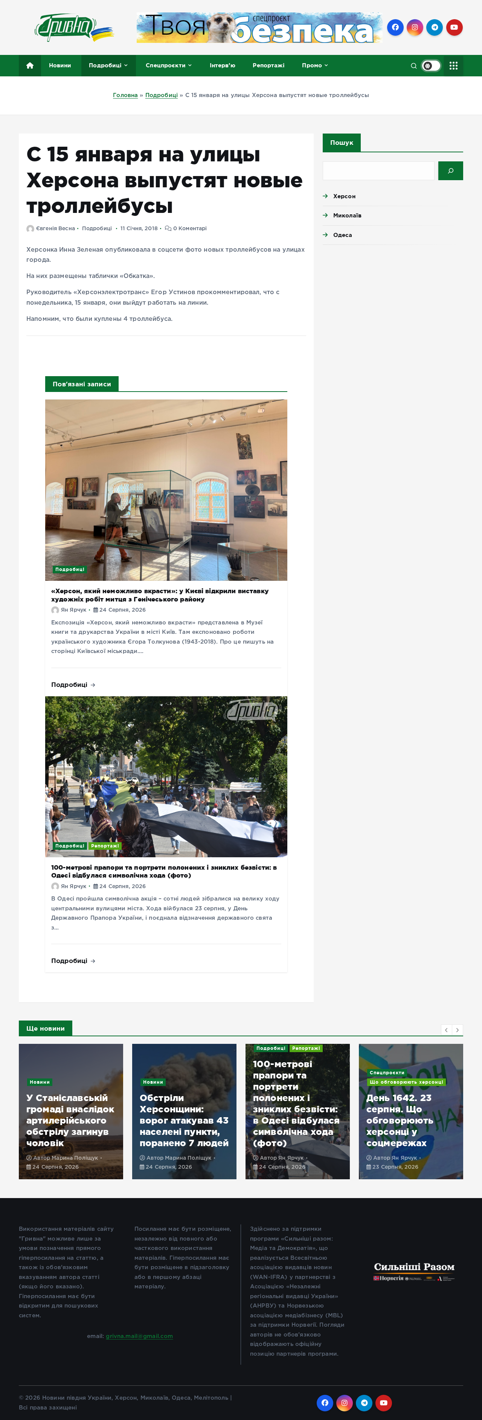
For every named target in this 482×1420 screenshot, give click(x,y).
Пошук (341, 142)
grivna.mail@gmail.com (139, 1336)
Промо (312, 65)
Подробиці (105, 65)
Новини (60, 65)
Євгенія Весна (55, 228)
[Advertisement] (393, 308)
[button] (446, 1030)
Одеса (342, 235)
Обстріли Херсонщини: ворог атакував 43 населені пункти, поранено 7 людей (71, 1120)
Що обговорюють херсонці (293, 1082)
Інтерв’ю (222, 65)
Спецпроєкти (166, 65)
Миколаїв (347, 215)
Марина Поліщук (75, 1158)
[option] (71, 1111)
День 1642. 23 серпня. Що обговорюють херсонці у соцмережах (286, 1120)
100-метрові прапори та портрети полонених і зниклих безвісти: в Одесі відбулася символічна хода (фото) (164, 871)
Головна (125, 95)
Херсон (344, 196)
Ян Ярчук (73, 610)
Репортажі (268, 65)
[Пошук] (450, 170)
